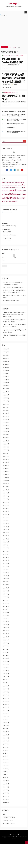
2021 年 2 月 (6, 462)
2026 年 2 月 (6, 355)
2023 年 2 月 (6, 413)
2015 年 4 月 (6, 637)
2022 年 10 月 (6, 422)
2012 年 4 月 (6, 738)
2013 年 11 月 (6, 689)
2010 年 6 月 (6, 790)
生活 (9, 198)
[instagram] (18, 170)
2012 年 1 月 (6, 744)
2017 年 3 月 (6, 573)
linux (24, 185)
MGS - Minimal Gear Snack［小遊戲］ (11, 301)
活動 (3, 198)
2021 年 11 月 (6, 450)
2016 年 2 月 (6, 606)
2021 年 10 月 (6, 453)
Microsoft (3, 187)
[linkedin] (14, 170)
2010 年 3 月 (6, 796)
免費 (11, 191)
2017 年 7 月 (6, 560)
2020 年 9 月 (6, 471)
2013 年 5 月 (6, 707)
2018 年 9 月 (6, 527)
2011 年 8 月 (6, 756)
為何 (5, 198)
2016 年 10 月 (6, 585)
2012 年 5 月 (6, 735)
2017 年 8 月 (6, 557)
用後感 (13, 198)
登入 (4, 814)
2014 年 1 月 (6, 683)
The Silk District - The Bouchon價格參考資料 (12, 60)
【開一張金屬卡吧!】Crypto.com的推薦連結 (15, 123)
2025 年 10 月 (6, 361)
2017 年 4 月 (6, 569)
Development (9, 185)
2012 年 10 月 (6, 729)
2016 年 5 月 (6, 597)
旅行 (19, 194)
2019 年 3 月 (6, 511)
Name (3, 253)
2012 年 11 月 (6, 726)
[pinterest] (22, 170)
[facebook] (7, 170)
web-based (21, 187)
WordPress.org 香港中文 (8, 823)
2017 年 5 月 (6, 566)
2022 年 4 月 (6, 435)
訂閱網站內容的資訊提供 (9, 817)
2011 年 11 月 (6, 750)
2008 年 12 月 (6, 802)
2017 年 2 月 (6, 576)
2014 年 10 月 (6, 655)
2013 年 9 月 (6, 695)
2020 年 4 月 (6, 478)
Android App (8, 182)
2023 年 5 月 (6, 407)
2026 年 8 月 (6, 349)
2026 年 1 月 (6, 358)
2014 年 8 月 (6, 661)
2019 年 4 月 (6, 508)
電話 (13, 202)
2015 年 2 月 (6, 643)
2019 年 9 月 (6, 496)
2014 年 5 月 (6, 671)
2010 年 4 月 (6, 793)
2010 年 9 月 (6, 784)
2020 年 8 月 (6, 475)
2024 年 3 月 (6, 383)
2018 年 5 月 (6, 536)
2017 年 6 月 (6, 563)
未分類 (22, 195)
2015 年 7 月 (6, 628)
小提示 (23, 191)
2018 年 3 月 (6, 539)
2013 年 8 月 (6, 698)
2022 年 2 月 (6, 441)
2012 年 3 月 (6, 741)
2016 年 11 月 (6, 582)
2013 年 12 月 (6, 686)
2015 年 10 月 (6, 618)
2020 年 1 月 (6, 484)
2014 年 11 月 (6, 652)
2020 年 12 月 (6, 465)
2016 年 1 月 (6, 609)
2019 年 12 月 (6, 487)
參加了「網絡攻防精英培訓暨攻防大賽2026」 (13, 287)
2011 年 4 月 (6, 769)
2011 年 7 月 (6, 759)
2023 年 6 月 (6, 404)
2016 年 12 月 (6, 579)
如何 (20, 190)
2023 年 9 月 (6, 398)
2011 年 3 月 (5, 772)
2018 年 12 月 (6, 520)
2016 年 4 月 (6, 600)
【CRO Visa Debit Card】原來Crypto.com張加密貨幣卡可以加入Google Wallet (16, 119)
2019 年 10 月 (6, 493)
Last (15, 257)
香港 (15, 202)
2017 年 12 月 (6, 548)
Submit (4, 266)
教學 (17, 194)
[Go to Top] (26, 842)
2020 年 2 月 (6, 481)
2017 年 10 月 (6, 554)
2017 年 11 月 (6, 551)
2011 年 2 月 (6, 775)
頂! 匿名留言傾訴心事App (15, 335)
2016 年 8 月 (6, 588)
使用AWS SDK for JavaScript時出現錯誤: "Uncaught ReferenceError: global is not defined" (14, 315)
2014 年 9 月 (6, 658)
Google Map (20, 185)
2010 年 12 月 (6, 781)
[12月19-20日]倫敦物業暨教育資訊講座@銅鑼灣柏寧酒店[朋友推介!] (13, 78)
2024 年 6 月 (6, 380)
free (13, 185)
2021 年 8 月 (6, 456)
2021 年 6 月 (6, 459)
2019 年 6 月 (6, 502)
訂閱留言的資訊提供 (8, 820)
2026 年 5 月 (6, 352)
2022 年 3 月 (6, 438)
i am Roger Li (14, 3)
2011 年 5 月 (6, 766)
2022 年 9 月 (6, 426)
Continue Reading (7, 68)
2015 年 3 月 (6, 640)
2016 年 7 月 (6, 591)
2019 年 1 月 (6, 517)
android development (15, 182)
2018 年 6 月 (6, 533)
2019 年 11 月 (6, 490)
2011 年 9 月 (6, 753)
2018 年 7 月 (6, 530)
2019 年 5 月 (6, 505)
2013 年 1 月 (5, 720)
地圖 (17, 191)
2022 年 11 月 (6, 419)
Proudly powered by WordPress (9, 837)
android (3, 182)
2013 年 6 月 (6, 704)
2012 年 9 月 (6, 732)
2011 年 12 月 (6, 747)
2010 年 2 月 (6, 799)
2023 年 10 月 (6, 395)
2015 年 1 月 (6, 646)
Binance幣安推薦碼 (10, 127)
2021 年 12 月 (6, 447)
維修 (18, 198)
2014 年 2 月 (6, 680)
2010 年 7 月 (6, 787)
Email (3, 260)
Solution (12, 188)
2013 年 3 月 (6, 713)
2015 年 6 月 (6, 631)
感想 (11, 194)
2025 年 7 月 (6, 364)
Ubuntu (17, 187)
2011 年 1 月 (5, 778)
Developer (4, 185)
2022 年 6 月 (6, 432)
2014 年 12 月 (6, 649)
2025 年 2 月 (6, 367)
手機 (14, 194)
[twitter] (11, 170)
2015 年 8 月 (6, 625)
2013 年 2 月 (6, 717)
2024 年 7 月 (6, 377)
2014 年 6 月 (6, 668)
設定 (7, 202)
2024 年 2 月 (6, 386)
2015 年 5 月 (6, 634)
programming (7, 187)
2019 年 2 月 (6, 514)
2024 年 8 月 (6, 373)
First (2, 257)
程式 (16, 198)
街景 (20, 198)
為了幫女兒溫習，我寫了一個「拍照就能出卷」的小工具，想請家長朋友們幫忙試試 (16, 115)
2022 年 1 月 (6, 444)
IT (22, 185)
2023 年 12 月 (6, 389)
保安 (9, 191)
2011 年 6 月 (6, 762)
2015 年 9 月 (6, 622)
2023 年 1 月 (6, 416)
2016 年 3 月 (6, 603)
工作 (4, 194)
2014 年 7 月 (6, 664)
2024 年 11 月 (6, 370)
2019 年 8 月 (6, 499)
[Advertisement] (14, 31)
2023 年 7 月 (6, 401)
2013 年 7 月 (6, 701)
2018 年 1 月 (6, 545)
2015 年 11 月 (6, 615)
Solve (15, 187)
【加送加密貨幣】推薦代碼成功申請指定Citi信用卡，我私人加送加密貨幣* (16, 132)
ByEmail (22, 182)
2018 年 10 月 (6, 524)
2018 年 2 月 (6, 542)
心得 (7, 195)
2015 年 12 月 (6, 612)
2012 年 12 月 (6, 723)
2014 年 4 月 (6, 674)
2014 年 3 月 (6, 677)
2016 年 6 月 (6, 594)
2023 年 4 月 (6, 410)
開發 (10, 202)
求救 (25, 194)
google (15, 185)
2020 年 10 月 (6, 468)
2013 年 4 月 (6, 710)
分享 (14, 190)
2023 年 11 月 (6, 392)
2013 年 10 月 (6, 692)
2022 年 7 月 (6, 429)
